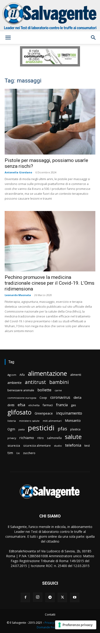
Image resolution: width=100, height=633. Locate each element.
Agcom (11, 374)
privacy (11, 438)
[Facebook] (25, 597)
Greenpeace (44, 413)
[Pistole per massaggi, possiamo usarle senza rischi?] (50, 122)
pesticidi (41, 427)
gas (73, 405)
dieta (77, 397)
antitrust (35, 381)
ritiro (40, 438)
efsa (21, 404)
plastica (75, 429)
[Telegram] (50, 597)
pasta (21, 429)
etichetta (34, 405)
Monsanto (73, 420)
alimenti (75, 375)
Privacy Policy (53, 623)
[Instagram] (37, 597)
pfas (62, 428)
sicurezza (13, 446)
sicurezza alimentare (37, 445)
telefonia (73, 445)
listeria (11, 420)
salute (73, 436)
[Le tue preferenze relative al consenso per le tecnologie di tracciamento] (75, 624)
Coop (43, 398)
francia (62, 404)
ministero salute (29, 420)
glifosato (19, 412)
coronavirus (60, 397)
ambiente (14, 382)
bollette (44, 389)
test (87, 445)
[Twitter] (62, 597)
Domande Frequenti (50, 627)
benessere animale (20, 390)
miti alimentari (52, 420)
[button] (7, 37)
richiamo (26, 437)
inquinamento (69, 413)
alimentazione (47, 373)
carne (58, 390)
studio (58, 445)
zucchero (29, 453)
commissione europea (21, 397)
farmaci (48, 405)
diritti (10, 405)
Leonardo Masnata (18, 295)
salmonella (54, 438)
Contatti (50, 615)
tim (10, 452)
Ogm (11, 429)
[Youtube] (74, 597)
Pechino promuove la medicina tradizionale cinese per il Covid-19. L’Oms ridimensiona (49, 283)
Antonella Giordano (18, 172)
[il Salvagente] (50, 15)
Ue (18, 453)
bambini (59, 381)
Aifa (22, 375)
